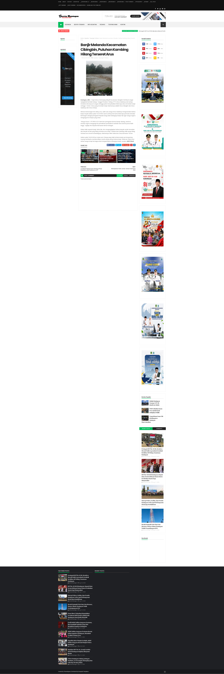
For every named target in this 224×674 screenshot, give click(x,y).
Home (59, 1)
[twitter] (158, 8)
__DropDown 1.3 (84, 1)
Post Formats (129, 1)
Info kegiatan (92, 24)
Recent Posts (146, 428)
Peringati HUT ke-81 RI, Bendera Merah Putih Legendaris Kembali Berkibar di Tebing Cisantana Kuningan (149, 31)
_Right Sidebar (71, 5)
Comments (159, 428)
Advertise (76, 1)
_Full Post (153, 1)
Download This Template (94, 5)
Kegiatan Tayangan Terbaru (108, 31)
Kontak (122, 24)
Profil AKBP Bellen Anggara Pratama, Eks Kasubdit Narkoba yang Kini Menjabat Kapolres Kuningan (80, 624)
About (64, 1)
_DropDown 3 (103, 1)
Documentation (81, 5)
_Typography (138, 1)
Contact (69, 1)
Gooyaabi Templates (83, 671)
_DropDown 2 (94, 1)
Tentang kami (112, 24)
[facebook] (155, 8)
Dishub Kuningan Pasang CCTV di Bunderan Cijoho (154, 403)
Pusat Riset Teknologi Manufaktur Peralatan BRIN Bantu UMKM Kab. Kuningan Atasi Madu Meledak (89, 157)
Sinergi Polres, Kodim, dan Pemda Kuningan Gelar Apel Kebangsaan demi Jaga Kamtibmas (152, 502)
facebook (132, 175)
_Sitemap (146, 1)
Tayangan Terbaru (94, 38)
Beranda (68, 24)
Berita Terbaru (79, 24)
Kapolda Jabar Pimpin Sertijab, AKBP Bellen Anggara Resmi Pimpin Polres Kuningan (79, 642)
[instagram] (162, 8)
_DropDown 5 (120, 1)
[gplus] (165, 8)
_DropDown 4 (111, 1)
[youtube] (160, 8)
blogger (119, 175)
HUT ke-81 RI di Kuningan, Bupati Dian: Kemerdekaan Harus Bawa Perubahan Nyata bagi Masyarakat (80, 588)
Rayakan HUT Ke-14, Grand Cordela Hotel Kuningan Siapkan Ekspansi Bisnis (79, 651)
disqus (126, 175)
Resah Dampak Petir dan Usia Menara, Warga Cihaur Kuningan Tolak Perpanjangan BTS (152, 526)
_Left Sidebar (62, 5)
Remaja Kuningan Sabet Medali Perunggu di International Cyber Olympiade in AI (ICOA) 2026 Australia (107, 157)
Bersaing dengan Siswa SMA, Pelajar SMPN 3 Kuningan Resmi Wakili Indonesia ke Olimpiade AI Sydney (126, 157)
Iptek (83, 152)
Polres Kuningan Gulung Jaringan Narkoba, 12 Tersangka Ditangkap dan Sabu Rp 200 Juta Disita (80, 660)
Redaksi (102, 24)
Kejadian (87, 38)
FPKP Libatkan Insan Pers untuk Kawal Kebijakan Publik (155, 410)
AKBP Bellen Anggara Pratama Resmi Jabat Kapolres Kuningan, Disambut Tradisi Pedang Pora (80, 633)
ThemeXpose (67, 671)
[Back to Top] (165, 672)
